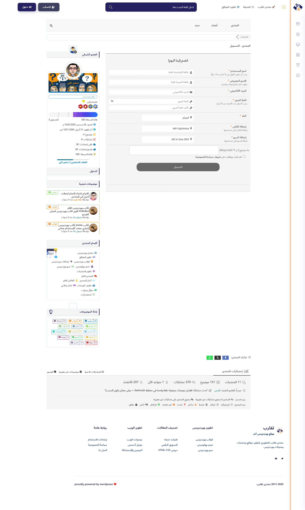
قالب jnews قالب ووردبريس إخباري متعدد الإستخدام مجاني (73, 227)
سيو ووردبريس (205, 450)
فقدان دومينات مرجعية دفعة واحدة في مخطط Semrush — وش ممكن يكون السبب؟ (148, 390)
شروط (218, 157)
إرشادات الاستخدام (97, 439)
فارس (217, 390)
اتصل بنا (102, 450)
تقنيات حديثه (171, 439)
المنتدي (235, 25)
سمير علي (73, 83)
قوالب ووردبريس (204, 439)
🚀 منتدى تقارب (266, 7)
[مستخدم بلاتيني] (95, 108)
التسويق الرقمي (170, 445)
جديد (197, 25)
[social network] (282, 458)
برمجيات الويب (134, 439)
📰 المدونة (248, 7)
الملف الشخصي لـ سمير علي (73, 162)
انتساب (47, 7)
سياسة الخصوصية (204, 157)
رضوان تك (77, 217)
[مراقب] (80, 108)
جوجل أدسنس (135, 445)
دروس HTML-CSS (168, 450)
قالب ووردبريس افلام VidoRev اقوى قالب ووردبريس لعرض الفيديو (69, 211)
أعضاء (214, 25)
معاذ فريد (77, 199)
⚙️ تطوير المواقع (231, 7)
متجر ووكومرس (205, 445)
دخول (25, 7)
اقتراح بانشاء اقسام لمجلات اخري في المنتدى (75, 195)
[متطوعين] (85, 108)
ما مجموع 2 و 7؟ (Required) (234, 150)
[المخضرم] (90, 108)
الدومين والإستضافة (132, 450)
